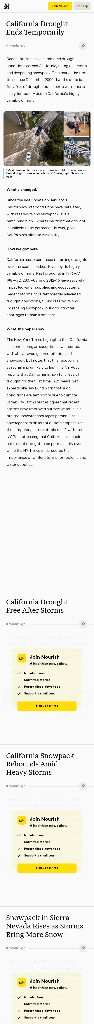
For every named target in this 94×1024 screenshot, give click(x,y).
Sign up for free (47, 705)
